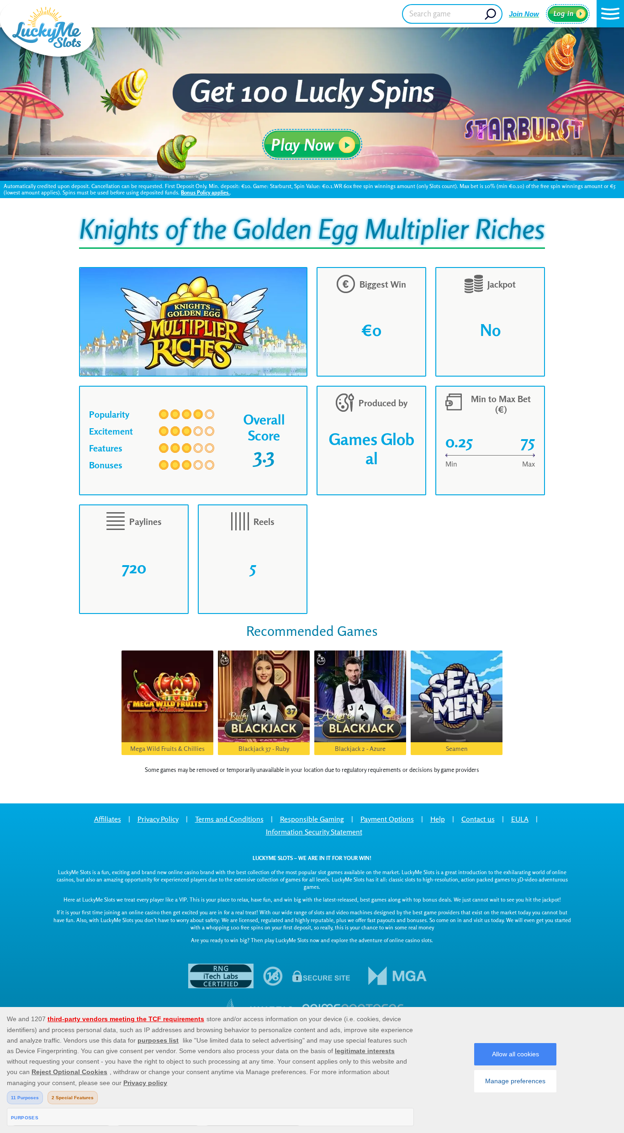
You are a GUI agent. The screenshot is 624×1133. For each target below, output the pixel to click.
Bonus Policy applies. (205, 192)
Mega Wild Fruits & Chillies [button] (167, 748)
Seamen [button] (457, 748)
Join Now (524, 14)
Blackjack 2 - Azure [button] (360, 748)
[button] (610, 13)
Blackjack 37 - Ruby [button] (263, 748)
